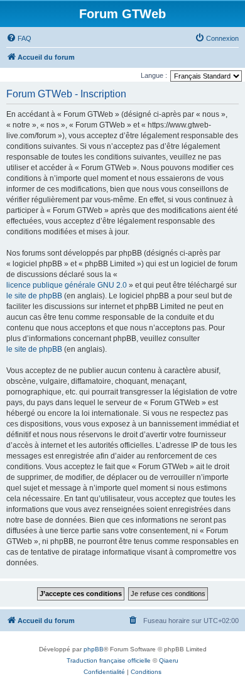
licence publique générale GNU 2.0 (66, 285)
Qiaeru (168, 660)
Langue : (154, 75)
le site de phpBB (34, 295)
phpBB (94, 649)
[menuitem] (18, 38)
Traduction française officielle (109, 660)
